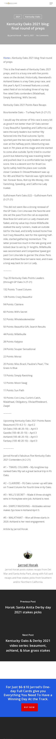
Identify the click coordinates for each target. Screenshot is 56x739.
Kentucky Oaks (32, 16)
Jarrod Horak (15, 35)
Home (6, 57)
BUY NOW (29, 707)
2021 (18, 16)
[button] (51, 3)
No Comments (42, 35)
